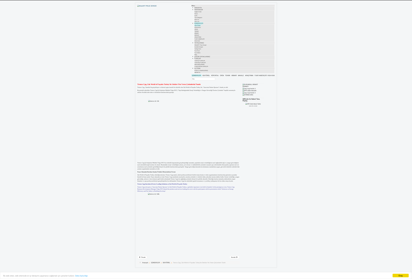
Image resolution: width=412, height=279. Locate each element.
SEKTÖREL (197, 25)
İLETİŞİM (197, 68)
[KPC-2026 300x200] (249, 90)
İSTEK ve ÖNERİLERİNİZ (201, 70)
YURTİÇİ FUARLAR (199, 60)
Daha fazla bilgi (81, 275)
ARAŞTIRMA (197, 37)
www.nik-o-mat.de (253, 106)
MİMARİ (196, 33)
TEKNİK (196, 31)
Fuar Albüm (197, 52)
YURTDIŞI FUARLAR (200, 62)
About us (196, 19)
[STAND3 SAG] (248, 95)
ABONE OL (197, 72)
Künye (196, 13)
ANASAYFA (198, 8)
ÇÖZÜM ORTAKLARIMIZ (202, 57)
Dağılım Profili (197, 12)
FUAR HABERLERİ (199, 39)
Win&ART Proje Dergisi (200, 45)
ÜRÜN (196, 29)
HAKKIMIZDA (198, 10)
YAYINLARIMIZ (199, 43)
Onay (400, 275)
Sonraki (233, 257)
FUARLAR (197, 58)
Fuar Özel (197, 51)
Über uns (196, 21)
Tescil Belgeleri (198, 17)
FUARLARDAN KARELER (201, 66)
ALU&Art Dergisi (198, 47)
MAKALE (196, 35)
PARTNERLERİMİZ (199, 64)
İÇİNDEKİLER (198, 23)
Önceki (143, 257)
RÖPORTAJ (197, 27)
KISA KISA (197, 41)
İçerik (195, 15)
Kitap (195, 54)
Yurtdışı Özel (197, 49)
